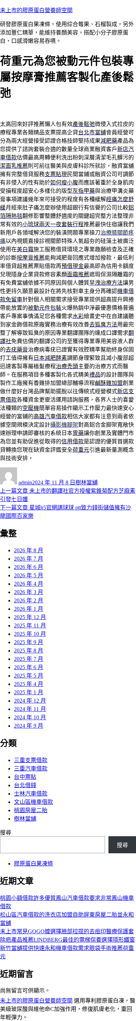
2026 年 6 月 (28, 567)
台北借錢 (25, 785)
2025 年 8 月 (28, 651)
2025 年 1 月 (28, 692)
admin (25, 482)
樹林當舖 (86, 482)
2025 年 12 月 (30, 617)
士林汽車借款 (30, 794)
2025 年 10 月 (30, 634)
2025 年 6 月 (28, 667)
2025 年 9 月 (28, 642)
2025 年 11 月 (30, 625)
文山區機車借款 (33, 802)
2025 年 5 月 (28, 676)
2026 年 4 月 (28, 584)
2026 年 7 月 (28, 559)
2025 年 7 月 (28, 659)
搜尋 (5, 833)
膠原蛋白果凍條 (33, 863)
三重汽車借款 (30, 768)
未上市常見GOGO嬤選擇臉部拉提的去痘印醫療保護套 (67, 931)
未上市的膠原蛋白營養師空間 (36, 10)
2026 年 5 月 (28, 575)
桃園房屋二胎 (30, 810)
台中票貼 (25, 777)
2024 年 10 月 (30, 717)
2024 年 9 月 (28, 726)
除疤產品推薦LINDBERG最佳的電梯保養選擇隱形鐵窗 (67, 940)
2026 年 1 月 (28, 609)
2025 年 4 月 (28, 684)
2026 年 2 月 (28, 600)
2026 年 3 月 (28, 592)
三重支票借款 (30, 760)
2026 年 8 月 (28, 550)
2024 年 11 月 (30, 709)
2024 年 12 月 (30, 701)
